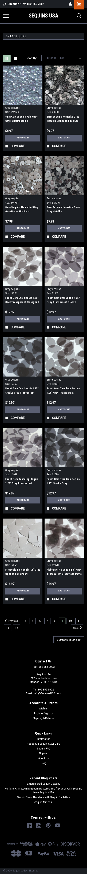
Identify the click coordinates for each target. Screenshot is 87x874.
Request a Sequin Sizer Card (43, 743)
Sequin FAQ (43, 748)
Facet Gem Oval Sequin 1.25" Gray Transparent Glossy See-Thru (63, 302)
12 (7, 627)
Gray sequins (12, 107)
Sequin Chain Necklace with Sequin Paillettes (43, 797)
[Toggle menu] (6, 16)
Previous (13, 620)
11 (79, 620)
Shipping (43, 753)
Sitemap (33, 870)
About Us (43, 758)
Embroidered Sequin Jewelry (43, 783)
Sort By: (32, 58)
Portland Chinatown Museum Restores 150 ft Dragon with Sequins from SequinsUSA (43, 790)
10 (70, 620)
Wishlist (43, 708)
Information (43, 738)
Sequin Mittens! (43, 802)
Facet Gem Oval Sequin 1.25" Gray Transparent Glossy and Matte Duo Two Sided (22, 302)
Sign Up (48, 713)
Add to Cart (23, 138)
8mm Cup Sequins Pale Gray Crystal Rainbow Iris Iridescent (21, 121)
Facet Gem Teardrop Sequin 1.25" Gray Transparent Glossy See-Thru (21, 483)
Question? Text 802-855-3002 (25, 4)
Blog (43, 763)
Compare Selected (68, 639)
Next (76, 627)
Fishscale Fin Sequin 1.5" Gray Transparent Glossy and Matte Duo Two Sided (64, 574)
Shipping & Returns (43, 718)
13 (16, 627)
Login (37, 713)
